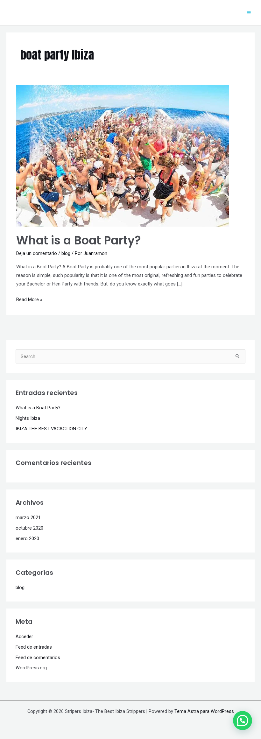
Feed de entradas (34, 647)
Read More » (29, 298)
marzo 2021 (28, 517)
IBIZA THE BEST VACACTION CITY (51, 429)
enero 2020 (27, 538)
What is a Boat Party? (78, 240)
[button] (242, 720)
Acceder (24, 636)
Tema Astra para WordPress (204, 711)
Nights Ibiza (28, 418)
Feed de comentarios (38, 657)
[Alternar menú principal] (249, 12)
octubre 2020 (29, 528)
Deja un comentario (36, 253)
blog (65, 253)
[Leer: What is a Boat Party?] (122, 155)
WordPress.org (31, 668)
